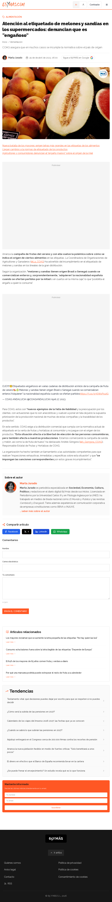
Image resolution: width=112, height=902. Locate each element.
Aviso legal (10, 869)
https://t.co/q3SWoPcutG (94, 393)
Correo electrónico (10, 562)
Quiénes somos (12, 862)
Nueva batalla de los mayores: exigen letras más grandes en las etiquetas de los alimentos (51, 145)
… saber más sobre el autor (35, 511)
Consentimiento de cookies (73, 876)
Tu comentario (8, 575)
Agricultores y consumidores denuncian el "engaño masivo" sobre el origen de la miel (47, 153)
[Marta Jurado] (4, 57)
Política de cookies (68, 869)
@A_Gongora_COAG (91, 442)
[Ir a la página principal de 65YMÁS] (13, 5)
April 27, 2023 (58, 399)
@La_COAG (37, 261)
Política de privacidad (69, 862)
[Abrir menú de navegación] (107, 5)
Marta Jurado (15, 57)
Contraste (95, 4)
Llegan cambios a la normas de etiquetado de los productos (35, 149)
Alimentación (14, 17)
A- (76, 4)
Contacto (9, 876)
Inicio (4, 42)
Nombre (5, 549)
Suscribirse (56, 808)
